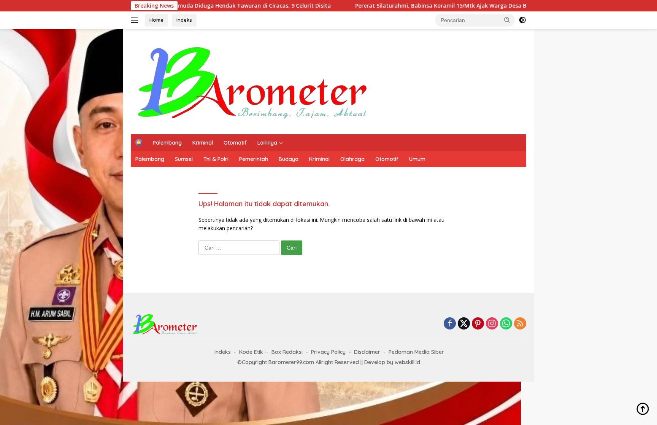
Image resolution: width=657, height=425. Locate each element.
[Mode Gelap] (522, 20)
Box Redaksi (287, 352)
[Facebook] (450, 324)
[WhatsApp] (506, 324)
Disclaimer (367, 352)
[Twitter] (464, 324)
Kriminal (202, 142)
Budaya (288, 159)
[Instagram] (492, 324)
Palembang (167, 142)
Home (156, 20)
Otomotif (235, 142)
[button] (507, 20)
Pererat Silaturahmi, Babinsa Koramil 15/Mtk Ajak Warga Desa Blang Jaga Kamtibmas (438, 5)
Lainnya (267, 142)
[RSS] (520, 324)
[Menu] (136, 20)
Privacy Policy (328, 352)
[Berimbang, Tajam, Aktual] (253, 80)
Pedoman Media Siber (416, 352)
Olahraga (352, 159)
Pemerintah (253, 159)
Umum (417, 159)
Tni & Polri (216, 159)
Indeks (184, 20)
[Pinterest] (478, 324)
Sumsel (184, 159)
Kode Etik (251, 352)
